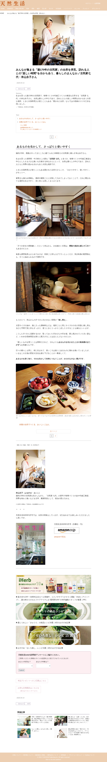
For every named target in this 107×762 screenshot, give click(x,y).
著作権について (28, 755)
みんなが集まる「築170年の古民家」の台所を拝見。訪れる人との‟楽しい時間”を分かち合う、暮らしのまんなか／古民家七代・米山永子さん (53, 73)
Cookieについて (89, 755)
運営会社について (52, 755)
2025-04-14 (20, 83)
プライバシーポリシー (75, 755)
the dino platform (56, 759)
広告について (17, 755)
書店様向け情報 (40, 755)
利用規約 (63, 755)
